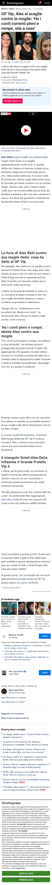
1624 (3, 813)
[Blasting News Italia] (15, 3)
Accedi (47, 3)
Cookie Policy (20, 868)
